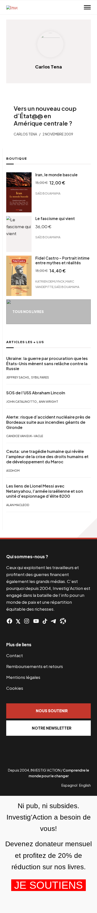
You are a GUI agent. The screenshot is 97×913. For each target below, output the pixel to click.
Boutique (16, 158)
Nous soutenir (52, 710)
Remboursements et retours (34, 666)
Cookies (14, 688)
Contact (14, 655)
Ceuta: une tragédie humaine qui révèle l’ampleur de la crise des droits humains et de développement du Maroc (47, 456)
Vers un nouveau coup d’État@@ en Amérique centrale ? (45, 116)
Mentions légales (23, 677)
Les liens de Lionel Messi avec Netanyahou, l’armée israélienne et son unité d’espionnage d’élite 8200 (44, 491)
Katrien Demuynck (50, 281)
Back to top (87, 528)
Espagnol (69, 785)
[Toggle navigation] (87, 7)
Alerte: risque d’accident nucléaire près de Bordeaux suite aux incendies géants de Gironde (48, 422)
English (85, 785)
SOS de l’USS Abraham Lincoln (35, 392)
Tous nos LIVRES (28, 312)
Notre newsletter (51, 728)
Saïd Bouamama (47, 193)
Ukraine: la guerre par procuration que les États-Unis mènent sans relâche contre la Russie (47, 363)
